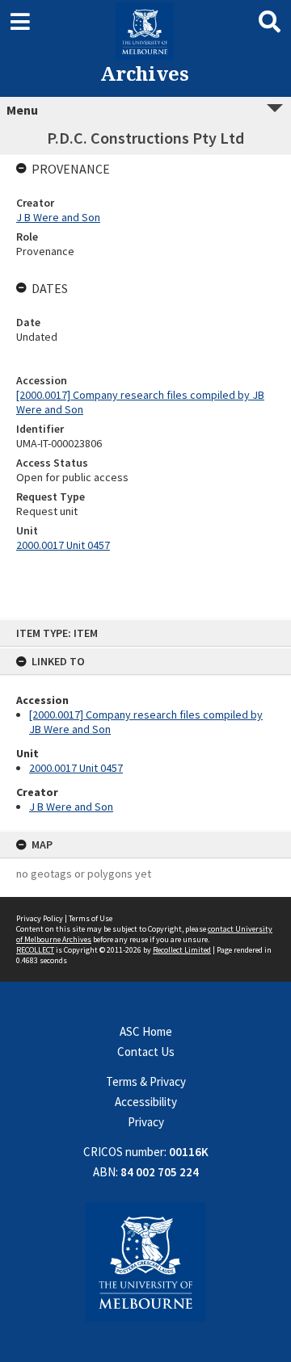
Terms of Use (90, 918)
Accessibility (146, 1101)
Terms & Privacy (146, 1081)
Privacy (146, 1121)
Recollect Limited (182, 950)
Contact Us (146, 1051)
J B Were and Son (71, 806)
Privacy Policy (39, 918)
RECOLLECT (35, 950)
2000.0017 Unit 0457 (76, 768)
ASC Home (146, 1031)
